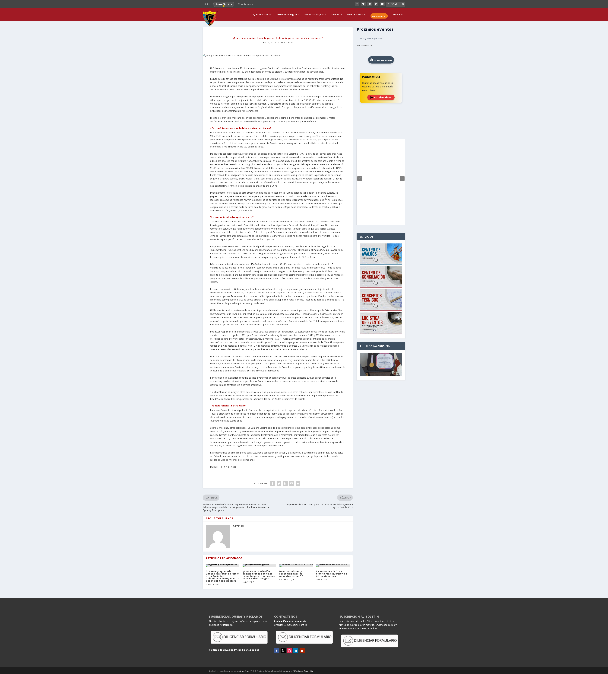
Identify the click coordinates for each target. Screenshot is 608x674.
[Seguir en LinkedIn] (295, 650)
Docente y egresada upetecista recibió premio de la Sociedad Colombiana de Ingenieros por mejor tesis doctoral (222, 576)
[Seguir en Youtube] (302, 650)
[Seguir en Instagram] (289, 650)
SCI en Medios (285, 42)
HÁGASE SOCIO (379, 16)
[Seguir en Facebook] (276, 650)
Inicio (206, 4)
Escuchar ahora (383, 97)
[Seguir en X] (283, 650)
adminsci (238, 526)
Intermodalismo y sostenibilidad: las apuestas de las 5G (291, 574)
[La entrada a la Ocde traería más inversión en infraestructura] (333, 565)
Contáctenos (245, 4)
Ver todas (381, 131)
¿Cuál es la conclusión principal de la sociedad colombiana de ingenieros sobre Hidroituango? (259, 575)
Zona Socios (224, 4)
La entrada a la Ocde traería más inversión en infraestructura (331, 574)
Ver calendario (365, 45)
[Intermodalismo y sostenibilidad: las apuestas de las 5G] (296, 565)
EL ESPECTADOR (228, 466)
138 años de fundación (303, 671)
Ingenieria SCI (246, 671)
